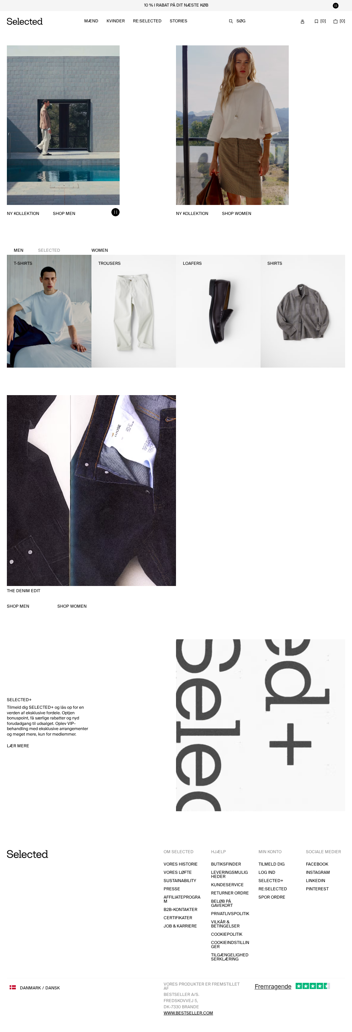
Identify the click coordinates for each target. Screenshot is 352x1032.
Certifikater (178, 918)
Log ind (266, 872)
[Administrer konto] (302, 22)
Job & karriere (180, 926)
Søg (240, 21)
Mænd (91, 21)
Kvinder (116, 21)
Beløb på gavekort (222, 903)
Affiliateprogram (182, 899)
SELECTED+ (270, 880)
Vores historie (181, 864)
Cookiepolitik (226, 934)
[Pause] (335, 5)
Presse (172, 889)
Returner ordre (230, 893)
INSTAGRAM (318, 872)
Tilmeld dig (271, 864)
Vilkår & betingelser (225, 924)
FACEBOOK (317, 864)
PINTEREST (317, 889)
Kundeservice (227, 885)
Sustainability (180, 880)
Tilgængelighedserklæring (230, 957)
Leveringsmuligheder (229, 874)
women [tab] (99, 250)
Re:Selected (147, 21)
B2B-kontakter (180, 909)
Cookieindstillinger (230, 944)
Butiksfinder (226, 864)
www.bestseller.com (188, 1013)
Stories (178, 21)
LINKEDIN (315, 880)
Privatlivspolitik (230, 913)
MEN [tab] (37, 250)
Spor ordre (271, 897)
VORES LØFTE (178, 872)
